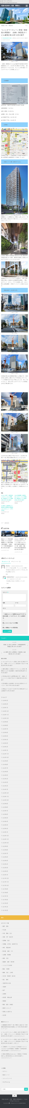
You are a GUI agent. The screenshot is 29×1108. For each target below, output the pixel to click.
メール (16, 602)
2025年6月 (5, 732)
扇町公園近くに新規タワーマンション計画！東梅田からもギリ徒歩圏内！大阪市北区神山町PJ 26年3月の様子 (14, 670)
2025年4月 (5, 739)
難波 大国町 (6, 969)
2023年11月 (6, 796)
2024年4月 (5, 778)
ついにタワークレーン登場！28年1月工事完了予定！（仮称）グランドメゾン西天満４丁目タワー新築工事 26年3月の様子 (14, 663)
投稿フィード (6, 1075)
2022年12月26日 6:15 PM (17, 565)
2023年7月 (5, 810)
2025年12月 (6, 711)
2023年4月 (5, 821)
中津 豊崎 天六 (7, 933)
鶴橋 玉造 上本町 (8, 972)
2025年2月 (5, 746)
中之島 (4, 930)
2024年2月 (5, 786)
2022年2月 (5, 871)
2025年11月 (6, 714)
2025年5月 (5, 736)
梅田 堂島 (5, 926)
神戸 (4, 990)
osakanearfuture (7, 38)
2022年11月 (6, 839)
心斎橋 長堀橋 (7, 954)
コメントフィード (7, 1078)
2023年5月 (5, 818)
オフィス (7, 522)
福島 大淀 (5, 958)
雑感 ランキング (7, 1008)
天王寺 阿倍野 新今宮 (9, 976)
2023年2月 (5, 828)
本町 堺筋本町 (9, 25)
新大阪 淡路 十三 (8, 951)
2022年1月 (5, 874)
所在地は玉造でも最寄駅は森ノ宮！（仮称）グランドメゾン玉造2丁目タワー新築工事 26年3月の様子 (14, 678)
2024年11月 (6, 754)
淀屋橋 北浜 (6, 940)
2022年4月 (5, 864)
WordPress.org (6, 1082)
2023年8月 (5, 807)
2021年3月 (5, 910)
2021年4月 (5, 906)
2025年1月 (5, 750)
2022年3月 (5, 867)
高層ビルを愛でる (7, 1011)
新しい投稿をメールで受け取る (10, 627)
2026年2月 (5, 704)
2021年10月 (6, 885)
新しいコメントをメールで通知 (10, 623)
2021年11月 (6, 882)
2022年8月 (5, 850)
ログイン (5, 1071)
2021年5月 (5, 903)
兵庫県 (4, 994)
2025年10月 (6, 718)
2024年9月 (5, 761)
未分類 (4, 1015)
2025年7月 (5, 729)
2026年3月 (5, 700)
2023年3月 (5, 825)
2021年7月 (5, 896)
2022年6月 (5, 857)
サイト (4, 608)
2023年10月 (6, 800)
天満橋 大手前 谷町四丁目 (10, 944)
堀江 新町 (5, 979)
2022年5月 (5, 860)
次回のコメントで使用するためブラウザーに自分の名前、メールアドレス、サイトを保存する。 (14, 616)
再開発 (2, 25)
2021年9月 (5, 889)
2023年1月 (5, 832)
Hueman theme (22, 1103)
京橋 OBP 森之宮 (8, 937)
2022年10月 (6, 842)
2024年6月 (5, 771)
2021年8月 (5, 892)
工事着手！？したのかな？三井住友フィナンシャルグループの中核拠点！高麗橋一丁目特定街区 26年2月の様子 (14, 1048)
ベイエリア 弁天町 (7, 965)
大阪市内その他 (7, 983)
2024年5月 (5, 775)
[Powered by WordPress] (9, 1103)
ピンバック (16, 561)
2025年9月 (5, 722)
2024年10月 (6, 757)
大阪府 (4, 986)
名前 (4, 602)
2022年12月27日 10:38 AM (21, 577)
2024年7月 (5, 768)
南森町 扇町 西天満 (8, 962)
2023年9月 (5, 803)
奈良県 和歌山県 (7, 997)
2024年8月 (5, 764)
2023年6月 (5, 814)
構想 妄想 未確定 (8, 1004)
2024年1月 (5, 789)
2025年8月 (5, 725)
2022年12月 (6, 835)
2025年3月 (5, 743)
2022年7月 (5, 853)
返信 (7, 574)
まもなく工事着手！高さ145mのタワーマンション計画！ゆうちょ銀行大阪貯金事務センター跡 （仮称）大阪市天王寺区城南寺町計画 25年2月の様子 (20, 544)
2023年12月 (6, 793)
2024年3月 (5, 782)
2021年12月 (6, 878)
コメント (6, 561)
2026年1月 (5, 707)
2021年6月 (5, 899)
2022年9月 (5, 846)
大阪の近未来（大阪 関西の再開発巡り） (11, 5)
